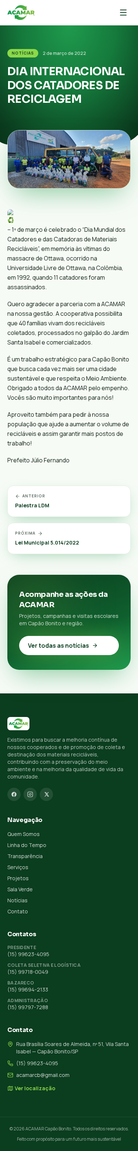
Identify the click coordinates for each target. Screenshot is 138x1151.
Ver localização (35, 1088)
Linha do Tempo (26, 845)
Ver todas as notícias (58, 645)
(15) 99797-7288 (27, 1007)
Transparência (25, 856)
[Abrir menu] (123, 12)
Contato (17, 911)
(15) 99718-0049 (27, 971)
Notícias (23, 53)
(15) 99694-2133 (27, 989)
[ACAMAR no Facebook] (14, 794)
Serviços (17, 867)
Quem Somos (23, 833)
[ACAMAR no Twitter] (46, 794)
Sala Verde (20, 889)
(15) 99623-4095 (28, 954)
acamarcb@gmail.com (43, 1074)
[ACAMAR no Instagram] (30, 794)
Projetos (18, 878)
